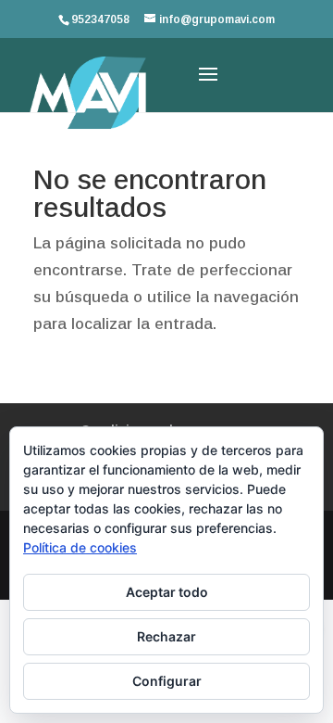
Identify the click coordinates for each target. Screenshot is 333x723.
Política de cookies (80, 547)
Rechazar (166, 636)
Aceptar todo (167, 592)
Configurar (167, 681)
